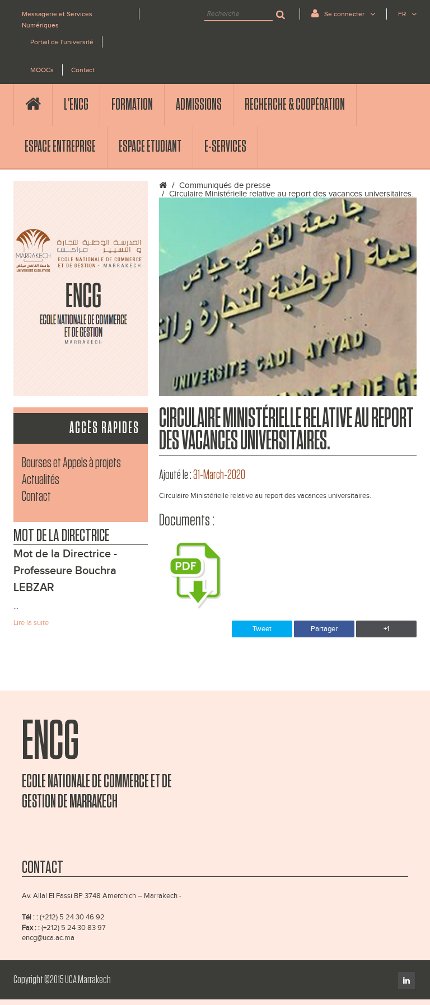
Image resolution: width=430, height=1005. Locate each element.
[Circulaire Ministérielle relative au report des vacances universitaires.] (288, 297)
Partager (324, 628)
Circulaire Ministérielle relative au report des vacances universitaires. (291, 194)
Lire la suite (31, 622)
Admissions (199, 104)
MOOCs (42, 70)
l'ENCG (76, 104)
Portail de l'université (62, 42)
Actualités (40, 480)
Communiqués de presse (224, 185)
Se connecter (344, 14)
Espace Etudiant (150, 146)
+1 (386, 628)
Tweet (262, 628)
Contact (83, 70)
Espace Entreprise (60, 146)
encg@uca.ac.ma (48, 937)
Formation (132, 104)
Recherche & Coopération (295, 104)
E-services (225, 146)
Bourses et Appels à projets (71, 463)
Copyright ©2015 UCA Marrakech (62, 979)
